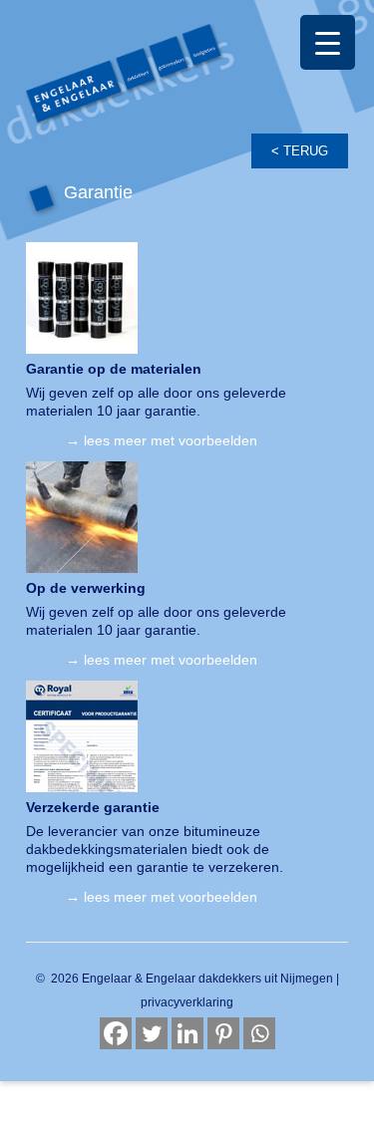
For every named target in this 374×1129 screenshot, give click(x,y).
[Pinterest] (223, 1033)
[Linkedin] (187, 1033)
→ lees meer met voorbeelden (161, 440)
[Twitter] (152, 1033)
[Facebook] (116, 1033)
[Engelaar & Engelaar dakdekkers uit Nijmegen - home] (187, 96)
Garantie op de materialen (113, 369)
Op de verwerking (86, 588)
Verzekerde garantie (93, 807)
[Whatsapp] (259, 1033)
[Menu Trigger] (327, 42)
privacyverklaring (187, 1002)
